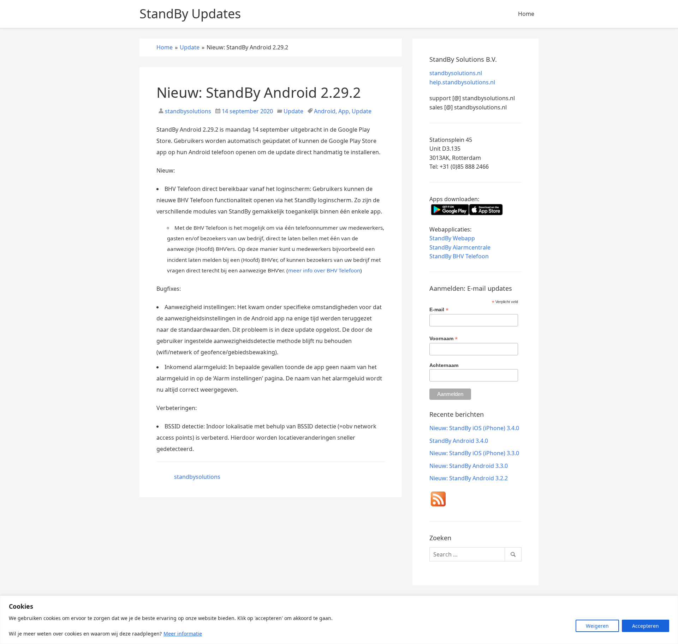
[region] (339, 620)
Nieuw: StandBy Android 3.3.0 (468, 466)
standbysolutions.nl (455, 73)
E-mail (438, 309)
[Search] (513, 554)
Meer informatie (182, 633)
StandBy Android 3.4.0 (458, 441)
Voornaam (443, 338)
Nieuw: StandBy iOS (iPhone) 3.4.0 (474, 428)
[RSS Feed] (438, 500)
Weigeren (597, 625)
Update (293, 111)
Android (324, 111)
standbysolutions (187, 111)
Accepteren (645, 625)
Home (526, 14)
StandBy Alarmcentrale (459, 247)
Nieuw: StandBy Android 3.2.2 (468, 478)
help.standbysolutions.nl (462, 82)
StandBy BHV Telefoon (459, 256)
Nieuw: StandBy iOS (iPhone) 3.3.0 (474, 453)
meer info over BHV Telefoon (324, 270)
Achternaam (443, 365)
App (343, 111)
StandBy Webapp (452, 238)
